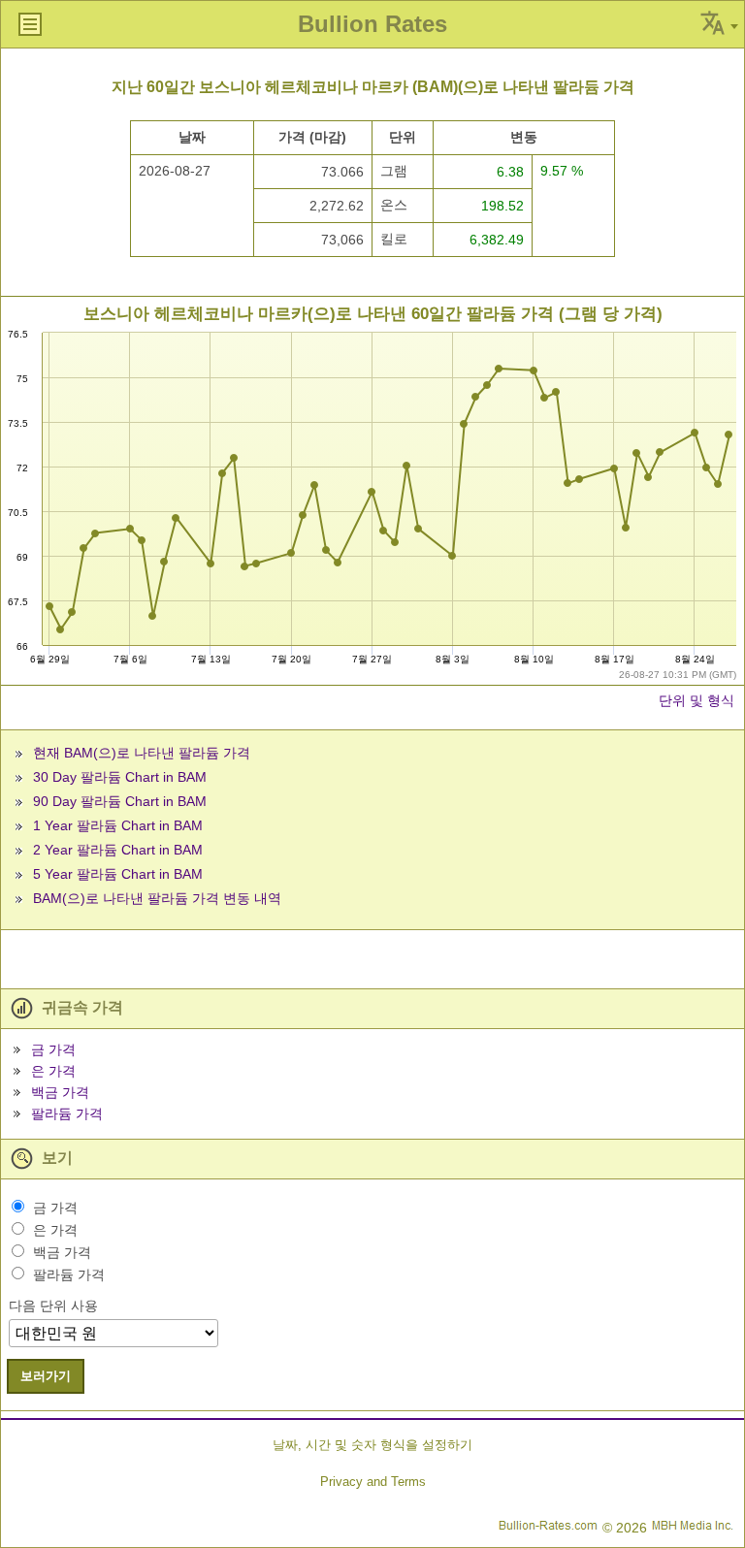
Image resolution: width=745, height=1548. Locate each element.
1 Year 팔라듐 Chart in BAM (118, 825)
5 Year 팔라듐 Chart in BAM (118, 874)
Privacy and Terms (373, 1481)
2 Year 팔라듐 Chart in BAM (118, 849)
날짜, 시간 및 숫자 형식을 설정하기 (372, 1444)
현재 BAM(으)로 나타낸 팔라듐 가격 (141, 752)
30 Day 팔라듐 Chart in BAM (120, 777)
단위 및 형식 (696, 700)
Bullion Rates (372, 24)
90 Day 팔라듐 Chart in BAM (120, 801)
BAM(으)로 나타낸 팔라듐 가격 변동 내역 (157, 898)
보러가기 (45, 1376)
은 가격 (53, 1071)
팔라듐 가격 (67, 1113)
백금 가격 (60, 1092)
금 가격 (53, 1049)
